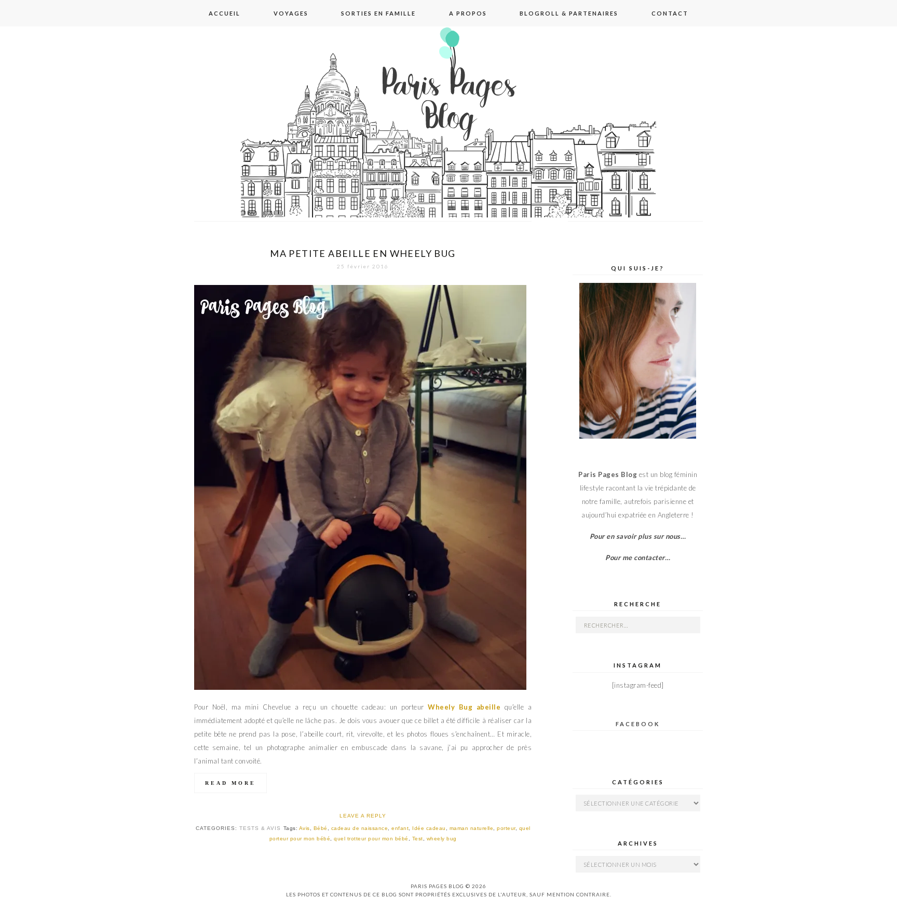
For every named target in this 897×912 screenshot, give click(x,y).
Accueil (224, 13)
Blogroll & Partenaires (569, 13)
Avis (304, 828)
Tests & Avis (260, 828)
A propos (468, 13)
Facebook (638, 723)
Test (417, 838)
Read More (230, 783)
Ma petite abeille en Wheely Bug (362, 253)
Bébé (321, 828)
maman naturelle (472, 828)
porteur (506, 828)
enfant (400, 828)
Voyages (291, 13)
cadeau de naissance (359, 828)
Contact (669, 13)
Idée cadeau (429, 828)
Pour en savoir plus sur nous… (638, 536)
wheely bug (442, 838)
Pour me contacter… (637, 557)
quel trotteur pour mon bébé (371, 838)
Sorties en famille (378, 13)
